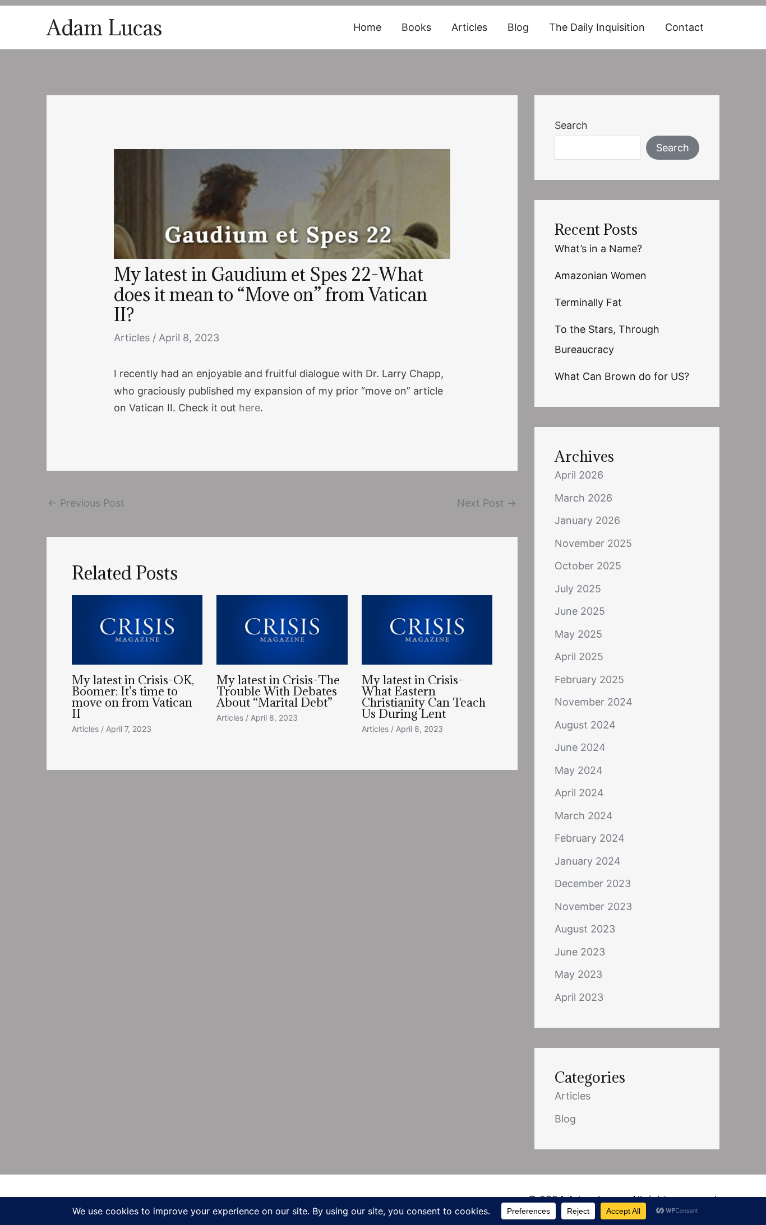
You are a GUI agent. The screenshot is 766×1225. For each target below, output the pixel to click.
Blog (518, 27)
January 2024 (588, 861)
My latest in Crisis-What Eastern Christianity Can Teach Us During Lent (424, 696)
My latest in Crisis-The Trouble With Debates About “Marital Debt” (278, 691)
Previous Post (86, 503)
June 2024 (580, 747)
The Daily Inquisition (597, 27)
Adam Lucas (104, 27)
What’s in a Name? (598, 248)
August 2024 (585, 725)
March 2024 (584, 816)
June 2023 (580, 952)
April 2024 (579, 793)
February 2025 (589, 679)
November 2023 (593, 906)
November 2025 (593, 543)
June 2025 (580, 611)
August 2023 (585, 929)
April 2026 (579, 475)
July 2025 (578, 589)
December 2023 (593, 883)
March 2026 (583, 498)
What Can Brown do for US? (622, 376)
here (249, 408)
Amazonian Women (601, 275)
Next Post (486, 503)
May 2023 (578, 974)
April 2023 (579, 997)
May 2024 (579, 770)
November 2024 (594, 702)
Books (416, 27)
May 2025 (578, 634)
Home (367, 27)
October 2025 (588, 566)
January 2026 (587, 520)
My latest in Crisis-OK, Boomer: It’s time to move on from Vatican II (133, 696)
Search (571, 125)
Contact (684, 27)
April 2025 (579, 656)
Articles (469, 27)
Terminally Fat (588, 302)
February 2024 (590, 838)
